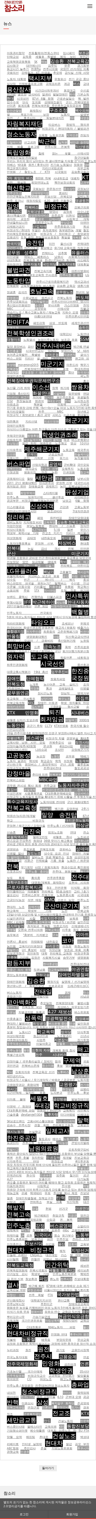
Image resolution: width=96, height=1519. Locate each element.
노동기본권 (71, 1139)
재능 (44, 62)
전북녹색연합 (40, 106)
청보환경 (31, 1279)
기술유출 (13, 1114)
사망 (43, 950)
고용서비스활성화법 (40, 1121)
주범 (27, 590)
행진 (86, 1379)
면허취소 (36, 1202)
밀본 (70, 530)
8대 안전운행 (57, 888)
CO (29, 1379)
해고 (83, 1049)
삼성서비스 (81, 793)
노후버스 (63, 1072)
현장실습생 (23, 401)
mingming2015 (28, 365)
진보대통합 (81, 1279)
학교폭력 (46, 1031)
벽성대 (84, 1437)
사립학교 (43, 1186)
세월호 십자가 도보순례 (22, 720)
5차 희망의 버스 (20, 178)
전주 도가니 (15, 201)
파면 (50, 1239)
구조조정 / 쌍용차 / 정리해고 (43, 372)
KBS (61, 1427)
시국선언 (52, 663)
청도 (53, 1089)
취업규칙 (58, 1215)
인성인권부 (14, 793)
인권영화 (69, 472)
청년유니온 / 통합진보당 (25, 986)
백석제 (33, 761)
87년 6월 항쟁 (43, 98)
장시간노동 (45, 693)
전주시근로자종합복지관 (52, 282)
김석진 (22, 292)
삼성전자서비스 (38, 215)
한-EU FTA (27, 1397)
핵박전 (84, 1274)
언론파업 (48, 1407)
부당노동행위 (35, 526)
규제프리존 (53, 84)
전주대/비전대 (79, 964)
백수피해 (82, 110)
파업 (43, 1278)
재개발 (67, 1158)
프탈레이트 (14, 142)
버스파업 (19, 463)
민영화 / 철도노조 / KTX (28, 172)
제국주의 (83, 450)
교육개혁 (13, 1320)
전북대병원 (35, 211)
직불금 (84, 309)
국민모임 (83, 465)
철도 (86, 230)
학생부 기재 (40, 1274)
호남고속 (41, 291)
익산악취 (73, 1202)
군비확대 (70, 465)
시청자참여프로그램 (64, 606)
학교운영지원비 (17, 168)
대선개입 (51, 1255)
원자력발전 (15, 926)
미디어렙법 (67, 1114)
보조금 (84, 52)
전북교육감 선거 (43, 1072)
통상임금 (13, 443)
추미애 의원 (40, 774)
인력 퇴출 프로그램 (23, 147)
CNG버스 (36, 1255)
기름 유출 (57, 861)
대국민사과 (81, 483)
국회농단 (39, 189)
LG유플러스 (22, 571)
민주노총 (19, 1225)
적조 (10, 1414)
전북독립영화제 (17, 1270)
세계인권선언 (80, 323)
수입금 (51, 1220)
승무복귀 (13, 935)
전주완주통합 (56, 878)
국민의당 (49, 264)
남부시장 (83, 479)
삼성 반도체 (58, 323)
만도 (47, 1420)
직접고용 (83, 248)
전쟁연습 (37, 597)
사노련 (60, 602)
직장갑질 (55, 950)
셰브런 (84, 1266)
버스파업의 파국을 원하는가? (28, 583)
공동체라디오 (16, 479)
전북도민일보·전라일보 (22, 158)
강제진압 (34, 907)
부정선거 (67, 351)
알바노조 (38, 857)
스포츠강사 (14, 871)
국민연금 (13, 1066)
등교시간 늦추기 (18, 69)
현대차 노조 (16, 907)
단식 (25, 102)
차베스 (11, 165)
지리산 (29, 358)
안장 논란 (49, 472)
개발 (78, 230)
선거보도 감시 (17, 1274)
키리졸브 (40, 587)
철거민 (74, 1175)
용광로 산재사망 (48, 219)
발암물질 (83, 1376)
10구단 (84, 443)
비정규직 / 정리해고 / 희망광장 (64, 234)
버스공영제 (61, 1226)
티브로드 (83, 193)
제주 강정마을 (46, 1397)
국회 (86, 1061)
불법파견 (19, 270)
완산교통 (64, 1300)
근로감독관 (55, 454)
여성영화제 (14, 538)
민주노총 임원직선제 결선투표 (35, 497)
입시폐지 (69, 53)
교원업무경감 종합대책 (23, 1085)
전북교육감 (52, 930)
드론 (37, 647)
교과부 (84, 182)
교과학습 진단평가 (61, 1376)
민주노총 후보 (78, 1093)
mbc (66, 1230)
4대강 (42, 1105)
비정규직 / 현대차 (18, 230)
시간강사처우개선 (47, 90)
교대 (86, 84)
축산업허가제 (67, 641)
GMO (49, 899)
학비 (63, 561)
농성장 (40, 756)
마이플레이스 (16, 891)
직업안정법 (14, 526)
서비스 (56, 415)
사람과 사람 (16, 1202)
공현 (29, 1235)
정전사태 (82, 742)
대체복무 (13, 1230)
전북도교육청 (20, 1265)
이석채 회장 (80, 888)
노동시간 (25, 1032)
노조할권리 (64, 1036)
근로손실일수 (66, 98)
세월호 (39, 1098)
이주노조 (65, 1430)
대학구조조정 (17, 882)
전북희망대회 (65, 1003)
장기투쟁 (83, 1040)
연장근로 (33, 1407)
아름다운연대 (43, 316)
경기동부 (83, 65)
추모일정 (46, 1003)
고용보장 (83, 1125)
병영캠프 (13, 298)
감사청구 (13, 65)
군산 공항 (67, 764)
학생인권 (61, 1370)
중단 (71, 372)
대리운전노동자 (77, 820)
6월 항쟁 (82, 501)
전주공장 (57, 215)
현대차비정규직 (27, 1333)
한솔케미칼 (81, 454)
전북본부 (55, 774)
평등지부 (19, 963)
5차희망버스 (15, 688)
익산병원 (82, 146)
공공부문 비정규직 (20, 501)
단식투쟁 (83, 1032)
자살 (86, 1295)
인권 (72, 1023)
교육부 (84, 1244)
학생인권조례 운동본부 (38, 628)
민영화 (51, 1363)
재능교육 (13, 1193)
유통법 (69, 587)
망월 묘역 (14, 1437)
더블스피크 (54, 597)
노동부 (82, 1235)
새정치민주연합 (52, 918)
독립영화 (19, 152)
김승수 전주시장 (19, 1125)
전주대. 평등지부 (64, 871)
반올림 (13, 636)
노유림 (84, 641)
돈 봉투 (66, 1220)
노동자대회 (67, 264)
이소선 (41, 387)
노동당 (55, 756)
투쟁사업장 (14, 602)
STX (36, 590)
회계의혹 (24, 106)
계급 (67, 84)
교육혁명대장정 (31, 286)
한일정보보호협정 (47, 237)
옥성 (86, 226)
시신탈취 (13, 1259)
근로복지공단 (32, 1414)
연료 (86, 1357)
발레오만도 (40, 837)
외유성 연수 (52, 1312)
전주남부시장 (16, 1304)
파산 (31, 347)
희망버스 (19, 646)
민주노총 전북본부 (38, 922)
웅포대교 (70, 90)
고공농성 (19, 755)
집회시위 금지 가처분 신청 (30, 458)
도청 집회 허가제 (75, 590)
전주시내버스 (53, 345)
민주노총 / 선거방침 (60, 826)
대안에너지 (33, 65)
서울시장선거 (53, 1290)
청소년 (84, 606)
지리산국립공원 (52, 168)
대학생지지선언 (41, 1300)
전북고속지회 (43, 271)
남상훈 (80, 1071)
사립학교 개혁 (77, 219)
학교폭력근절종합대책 (21, 1168)
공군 (86, 1175)
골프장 (22, 94)
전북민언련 (14, 469)
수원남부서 (30, 298)
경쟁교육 (13, 1452)
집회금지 (13, 237)
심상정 (11, 84)
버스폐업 (35, 738)
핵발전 (16, 1207)
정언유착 (33, 953)
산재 (13, 1326)
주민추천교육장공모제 (66, 106)
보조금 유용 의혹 (76, 950)
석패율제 (33, 891)
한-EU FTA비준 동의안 (60, 260)
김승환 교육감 (66, 286)
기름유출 (55, 587)
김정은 (35, 957)
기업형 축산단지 (18, 393)
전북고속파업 (16, 1407)
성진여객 (70, 1364)
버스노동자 (14, 992)
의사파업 (50, 590)
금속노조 (52, 646)
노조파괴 (83, 837)
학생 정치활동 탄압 (75, 703)
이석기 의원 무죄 (18, 1312)
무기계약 (27, 867)
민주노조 (83, 900)
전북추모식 (56, 742)
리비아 (49, 1007)
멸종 (10, 1198)
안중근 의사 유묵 (19, 970)
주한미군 (46, 1304)
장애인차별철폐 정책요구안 (34, 1198)
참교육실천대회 (58, 970)
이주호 (66, 930)
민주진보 (62, 1239)
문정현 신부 (64, 483)
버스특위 (49, 286)
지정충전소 (14, 1244)
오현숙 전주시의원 (30, 930)
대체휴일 (83, 264)
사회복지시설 (51, 957)
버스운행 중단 (57, 1023)
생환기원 (83, 286)
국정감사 (63, 1407)
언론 (84, 1364)
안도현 (84, 312)
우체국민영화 (16, 436)
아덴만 (84, 222)
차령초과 (13, 404)
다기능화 (83, 1179)
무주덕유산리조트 (19, 1044)
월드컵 (84, 871)
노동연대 (83, 334)
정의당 (66, 1032)
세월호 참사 (62, 837)
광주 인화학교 (63, 201)
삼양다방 (47, 699)
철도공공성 (81, 768)
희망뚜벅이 (27, 493)
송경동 (39, 305)
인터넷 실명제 (32, 1444)
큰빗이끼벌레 (80, 1143)
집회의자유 (22, 1072)
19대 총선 (41, 672)
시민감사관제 (16, 730)
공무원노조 (64, 292)
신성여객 (42, 506)
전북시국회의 (38, 1270)
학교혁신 (83, 587)
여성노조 (46, 1379)
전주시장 (66, 1279)
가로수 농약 (66, 900)
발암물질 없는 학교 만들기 (30, 566)
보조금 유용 (69, 340)
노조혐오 (61, 443)
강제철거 (27, 73)
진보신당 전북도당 (58, 196)
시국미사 (43, 1235)
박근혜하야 (43, 602)
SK (35, 62)
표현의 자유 (41, 1050)
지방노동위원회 (62, 1448)
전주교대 (50, 785)
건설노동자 (65, 1421)
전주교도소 (14, 193)
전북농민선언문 (48, 501)
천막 (86, 305)
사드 (86, 106)
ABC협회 (13, 1448)
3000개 (84, 720)
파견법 (11, 94)
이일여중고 (43, 1044)
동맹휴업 (33, 436)
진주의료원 (81, 647)
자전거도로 (31, 248)
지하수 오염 (70, 312)
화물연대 (41, 393)
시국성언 (23, 98)
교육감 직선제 (71, 1312)
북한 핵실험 (16, 182)
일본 (86, 907)
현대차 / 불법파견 (19, 1023)
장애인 (13, 678)
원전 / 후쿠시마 (38, 165)
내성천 (11, 1393)
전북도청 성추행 (30, 328)
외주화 (60, 1175)
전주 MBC (51, 411)
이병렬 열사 (15, 853)
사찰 (32, 918)
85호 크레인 (65, 478)
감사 (44, 549)
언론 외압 (41, 606)
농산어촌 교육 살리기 (61, 684)
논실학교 (35, 1132)
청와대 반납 (40, 1230)
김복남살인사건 (78, 486)
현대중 (84, 543)
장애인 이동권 (48, 703)
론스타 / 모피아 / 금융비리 (30, 641)
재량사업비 (70, 1320)
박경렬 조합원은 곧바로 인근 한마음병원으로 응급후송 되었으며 (49, 558)
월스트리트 (81, 1290)
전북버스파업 (16, 780)
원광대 (82, 1300)
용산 (61, 1244)
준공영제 (83, 1403)
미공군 (72, 1215)
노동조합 (83, 469)
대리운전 (52, 946)
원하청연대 (14, 264)
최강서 (12, 789)
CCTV (48, 726)
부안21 (84, 57)
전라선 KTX (80, 1239)
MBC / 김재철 (16, 922)
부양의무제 (63, 1340)
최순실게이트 (32, 440)
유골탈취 (83, 397)
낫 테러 (83, 351)
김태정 (31, 538)
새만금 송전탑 (79, 142)
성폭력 (34, 1018)
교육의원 (51, 1427)
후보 (60, 1066)
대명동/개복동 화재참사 (48, 882)
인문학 (84, 1421)
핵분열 (38, 404)
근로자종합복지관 (24, 887)
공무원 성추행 (22, 252)
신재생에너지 (80, 926)
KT (85, 177)
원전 (43, 1349)
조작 (86, 684)
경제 (68, 992)
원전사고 (47, 298)
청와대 (37, 841)
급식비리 (34, 94)
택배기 (84, 756)
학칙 (58, 761)
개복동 (76, 237)
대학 (44, 953)
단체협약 (35, 678)
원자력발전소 (39, 301)
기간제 (24, 957)
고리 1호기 (81, 891)
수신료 (84, 90)
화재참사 (36, 111)
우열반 (36, 230)
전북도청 (16, 684)
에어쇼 (56, 1139)
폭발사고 (13, 1149)
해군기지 (77, 420)
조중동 (12, 957)
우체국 (84, 623)
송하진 (84, 327)
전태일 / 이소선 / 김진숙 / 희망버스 (30, 651)
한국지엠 (14, 243)
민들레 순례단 (17, 1255)
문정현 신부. (44, 543)
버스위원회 (81, 1012)
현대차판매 (81, 369)
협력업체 (83, 1393)
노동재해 (82, 760)
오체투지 (68, 469)
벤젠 (10, 1158)
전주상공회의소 (17, 301)
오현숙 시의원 (79, 882)
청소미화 (48, 1066)
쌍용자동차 (32, 264)
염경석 (39, 401)
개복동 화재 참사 (63, 1050)
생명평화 (83, 957)
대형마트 (14, 339)
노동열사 (29, 340)
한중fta (36, 69)
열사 (13, 1285)
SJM (86, 165)
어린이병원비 (80, 271)
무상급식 (67, 222)
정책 (55, 388)
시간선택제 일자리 (20, 1093)
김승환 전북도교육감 (73, 522)
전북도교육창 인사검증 (41, 275)
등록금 (40, 1012)
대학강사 (66, 334)
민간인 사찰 (14, 248)
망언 (25, 562)
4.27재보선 (39, 530)
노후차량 (51, 1114)
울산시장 (66, 244)
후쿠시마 (83, 1448)
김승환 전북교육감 (69, 61)
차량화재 (37, 942)
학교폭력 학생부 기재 (29, 911)
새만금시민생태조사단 (21, 511)
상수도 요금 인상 (56, 853)
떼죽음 (45, 1340)
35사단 (84, 1371)
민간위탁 (57, 1264)
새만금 (44, 477)
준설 (44, 1448)
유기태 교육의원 (65, 248)
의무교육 (83, 168)
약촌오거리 (60, 926)
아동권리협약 (16, 53)
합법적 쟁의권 (77, 125)
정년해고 (83, 411)
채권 (66, 440)
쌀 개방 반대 (79, 1255)
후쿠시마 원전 (79, 1334)
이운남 (11, 1012)
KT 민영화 (43, 73)
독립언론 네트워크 (74, 658)
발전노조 (13, 1007)
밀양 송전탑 (59, 815)
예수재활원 (37, 1430)
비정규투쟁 (81, 953)
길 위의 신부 (15, 1279)
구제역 (72, 1060)
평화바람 (37, 1312)
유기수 (64, 458)
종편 (85, 1311)
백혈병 (80, 612)
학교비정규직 (71, 1105)
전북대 (13, 548)
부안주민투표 (65, 397)
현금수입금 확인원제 (75, 867)
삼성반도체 (81, 857)
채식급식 (31, 469)
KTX (85, 1413)
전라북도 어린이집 (75, 566)
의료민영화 (51, 421)
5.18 (57, 530)
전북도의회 (47, 849)
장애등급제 (36, 486)
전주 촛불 (22, 1158)
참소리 (10, 1493)
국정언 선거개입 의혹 (74, 69)
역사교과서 (81, 282)
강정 (40, 1226)
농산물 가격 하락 (18, 388)
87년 (86, 816)
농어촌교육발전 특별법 (23, 355)
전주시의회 (50, 69)
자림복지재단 (24, 123)
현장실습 (68, 1089)
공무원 (70, 756)
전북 (13, 866)
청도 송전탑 (81, 930)
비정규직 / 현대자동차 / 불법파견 (65, 128)
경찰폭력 (30, 790)
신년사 (84, 1036)
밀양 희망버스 (16, 347)
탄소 (86, 992)
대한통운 (13, 421)
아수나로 (83, 212)
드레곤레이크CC (78, 986)
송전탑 (35, 242)
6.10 (60, 1397)
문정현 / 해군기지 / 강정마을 (26, 826)
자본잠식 (61, 1039)
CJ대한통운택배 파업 (21, 1110)
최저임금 (52, 719)
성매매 (82, 849)
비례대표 (83, 1114)
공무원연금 (18, 693)
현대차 (54, 1443)
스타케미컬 (50, 493)
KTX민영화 (61, 726)
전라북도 (47, 891)
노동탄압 (19, 280)
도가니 (75, 1407)
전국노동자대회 (17, 1357)
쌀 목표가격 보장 (28, 114)
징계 (24, 1286)
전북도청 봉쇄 (33, 260)
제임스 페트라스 (36, 257)
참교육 (84, 472)
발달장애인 (60, 94)
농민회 (11, 946)
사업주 (41, 1040)
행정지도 (53, 982)
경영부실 (72, 738)
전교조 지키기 (52, 533)
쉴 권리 (42, 358)
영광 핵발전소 (55, 857)
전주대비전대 (52, 768)
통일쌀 (65, 237)
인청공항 (13, 472)
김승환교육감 (80, 172)
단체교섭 (13, 57)
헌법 (48, 1208)
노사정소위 (81, 401)
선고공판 (30, 142)
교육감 (84, 1320)
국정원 (80, 678)
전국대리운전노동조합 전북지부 (65, 790)
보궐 (10, 1032)
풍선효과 (83, 665)
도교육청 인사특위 (21, 699)
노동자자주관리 (73, 785)
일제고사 (57, 1131)
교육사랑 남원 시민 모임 (26, 742)
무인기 (84, 530)
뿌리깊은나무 (16, 1317)
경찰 (35, 1208)
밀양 (13, 206)
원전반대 (56, 518)
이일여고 (71, 720)
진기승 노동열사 (61, 165)
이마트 (82, 934)
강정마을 (19, 773)
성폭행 (43, 135)
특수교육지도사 (22, 801)
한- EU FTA (81, 1430)
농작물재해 (81, 458)
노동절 (28, 1339)
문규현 (47, 746)
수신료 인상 (80, 583)
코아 (68, 940)
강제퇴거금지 (16, 226)
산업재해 (40, 226)
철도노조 (34, 853)
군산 (58, 651)
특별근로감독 (16, 1055)
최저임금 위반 (16, 486)
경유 (86, 1407)
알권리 (46, 94)
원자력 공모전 (18, 219)
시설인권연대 (16, 918)
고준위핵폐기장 (67, 631)
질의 (10, 493)
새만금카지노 (16, 1076)
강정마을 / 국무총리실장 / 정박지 (30, 1061)
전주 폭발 (36, 1295)
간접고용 (43, 974)
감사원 (49, 397)
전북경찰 (13, 369)
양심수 (52, 351)
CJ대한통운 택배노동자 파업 (51, 1327)
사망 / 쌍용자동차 (47, 867)
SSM (84, 339)
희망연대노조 (40, 182)
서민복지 (83, 1110)
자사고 (12, 1089)
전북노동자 (64, 298)
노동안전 (16, 725)
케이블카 (68, 537)
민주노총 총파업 (37, 871)
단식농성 (62, 1143)
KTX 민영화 (22, 713)
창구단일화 (81, 158)
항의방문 (13, 1379)
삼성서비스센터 (17, 750)
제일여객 (83, 215)
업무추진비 (59, 671)
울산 (86, 1327)
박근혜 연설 (81, 347)
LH (22, 1235)
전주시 (43, 1356)
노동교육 (69, 450)
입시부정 (37, 707)
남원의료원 (43, 1148)
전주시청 (28, 1143)
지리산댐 (31, 421)
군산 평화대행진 (78, 802)
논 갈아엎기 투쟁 (18, 857)
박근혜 (47, 141)
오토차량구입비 (78, 1149)
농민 (63, 486)
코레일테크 (66, 688)
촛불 (62, 270)
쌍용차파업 (57, 679)
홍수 (86, 381)
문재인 (32, 454)
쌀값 (69, 1444)
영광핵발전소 (59, 1018)
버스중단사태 (16, 1427)
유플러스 (80, 252)
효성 (86, 580)
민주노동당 (14, 1050)
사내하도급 (60, 178)
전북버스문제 (30, 1066)
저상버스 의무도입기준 (73, 1007)
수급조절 (69, 415)
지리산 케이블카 (77, 533)
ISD (72, 118)
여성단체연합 (16, 1036)
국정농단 (83, 189)
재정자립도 (33, 201)
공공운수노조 (44, 222)
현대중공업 (50, 964)
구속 (55, 935)
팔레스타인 (34, 1427)
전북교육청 (21, 807)
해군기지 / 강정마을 (76, 774)
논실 (30, 549)
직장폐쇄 (82, 1018)
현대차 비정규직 (30, 1250)
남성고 (67, 501)
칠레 (41, 153)
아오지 (11, 275)
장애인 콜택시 (52, 440)
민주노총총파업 (17, 1239)
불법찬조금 (14, 861)
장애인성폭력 (16, 425)
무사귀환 (54, 305)
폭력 (68, 647)
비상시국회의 (16, 530)
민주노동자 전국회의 (29, 613)
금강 (66, 576)
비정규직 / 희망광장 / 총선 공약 (28, 415)
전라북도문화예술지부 (21, 234)
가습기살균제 (41, 1317)
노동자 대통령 (16, 79)
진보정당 (13, 562)
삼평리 (84, 1089)
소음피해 (13, 590)
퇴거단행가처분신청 (76, 651)
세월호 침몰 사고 (62, 1270)
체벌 (86, 1186)
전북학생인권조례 (30, 333)
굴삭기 (84, 355)
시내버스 (80, 713)
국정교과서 (34, 1290)
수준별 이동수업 (18, 587)
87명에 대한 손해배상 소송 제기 (67, 1286)
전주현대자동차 (17, 1040)
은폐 (24, 1193)
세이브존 (83, 1270)
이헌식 (70, 215)
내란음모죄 (48, 538)
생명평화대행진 (36, 637)
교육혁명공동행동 (19, 62)
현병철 (11, 930)
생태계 (52, 562)
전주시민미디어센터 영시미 (70, 301)
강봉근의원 (81, 207)
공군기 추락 (35, 726)
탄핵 (60, 1198)
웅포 (66, 369)
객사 (57, 549)
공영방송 (13, 849)
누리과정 (13, 1350)
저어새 (37, 397)
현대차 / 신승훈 (62, 526)
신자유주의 (14, 450)
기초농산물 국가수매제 (24, 1371)
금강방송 (60, 1099)
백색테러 (36, 1193)
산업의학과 (39, 465)
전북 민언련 (78, 549)
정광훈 (11, 292)
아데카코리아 (16, 707)
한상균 (82, 825)
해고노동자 (67, 1379)
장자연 (84, 526)
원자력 (16, 656)
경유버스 (65, 849)
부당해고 (45, 809)
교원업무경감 (80, 1230)
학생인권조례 (60, 434)
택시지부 (40, 78)
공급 (86, 1397)
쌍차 (84, 537)
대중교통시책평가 (19, 672)
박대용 (21, 165)
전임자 (84, 135)
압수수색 (13, 102)
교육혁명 (49, 522)
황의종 (35, 878)
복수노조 (64, 699)
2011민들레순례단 (19, 606)
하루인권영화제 (17, 665)
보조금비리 (54, 511)
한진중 (80, 671)
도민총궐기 (14, 351)
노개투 (34, 684)
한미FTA (18, 322)
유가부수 (68, 1235)
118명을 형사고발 (64, 707)
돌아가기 (48, 1468)
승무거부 (69, 957)
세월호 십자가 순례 (72, 1044)
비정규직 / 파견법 (64, 922)
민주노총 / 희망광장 (20, 1385)
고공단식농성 (16, 900)
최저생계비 (50, 230)
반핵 (13, 1402)
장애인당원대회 (78, 518)
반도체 (82, 297)
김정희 (67, 212)
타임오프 (43, 622)
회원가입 (72, 1514)
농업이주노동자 (48, 340)
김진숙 (32, 831)
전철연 (35, 1259)
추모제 (57, 73)
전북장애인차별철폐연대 (40, 369)
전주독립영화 (16, 1376)
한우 (68, 401)
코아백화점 (21, 1002)
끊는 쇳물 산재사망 (70, 153)
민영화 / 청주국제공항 (24, 1220)
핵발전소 (13, 950)
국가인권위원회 (32, 1320)
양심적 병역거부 (75, 693)
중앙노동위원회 (17, 975)
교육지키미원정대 (31, 946)
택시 (10, 1072)
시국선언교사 (35, 351)
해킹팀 (30, 1437)
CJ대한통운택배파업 (58, 793)
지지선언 (64, 996)
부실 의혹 (54, 1202)
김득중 (27, 57)
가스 (64, 1255)
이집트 (82, 698)
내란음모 (52, 942)
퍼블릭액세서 (16, 576)
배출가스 (83, 628)
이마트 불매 (16, 1099)
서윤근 (28, 861)
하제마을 (13, 1235)
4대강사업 (66, 746)
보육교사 (37, 1239)
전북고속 (19, 1214)
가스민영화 (71, 305)
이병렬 (84, 688)
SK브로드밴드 (16, 1121)
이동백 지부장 (73, 404)
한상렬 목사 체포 (65, 1193)
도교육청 (42, 656)
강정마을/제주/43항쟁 (21, 746)
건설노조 (64, 1436)
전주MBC (14, 211)
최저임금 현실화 (38, 926)
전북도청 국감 (32, 1007)
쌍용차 (80, 387)
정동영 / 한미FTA (49, 1110)
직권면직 (70, 355)
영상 (73, 443)
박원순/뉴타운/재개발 (21, 816)
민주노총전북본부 (64, 1274)
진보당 (84, 1193)
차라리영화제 (16, 623)
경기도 (60, 1350)
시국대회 (83, 895)
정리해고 (19, 517)
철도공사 (44, 1139)
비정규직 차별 (55, 738)
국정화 (34, 688)
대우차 (52, 1430)
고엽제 (84, 746)
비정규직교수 (37, 1376)
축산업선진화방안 (19, 305)
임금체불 (38, 562)
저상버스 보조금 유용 (43, 576)
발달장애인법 (80, 1099)
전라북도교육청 (63, 1125)
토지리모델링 (16, 411)
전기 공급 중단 (79, 79)
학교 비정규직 (25, 820)
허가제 (64, 388)
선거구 (63, 1208)
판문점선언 (54, 189)
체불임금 (83, 1168)
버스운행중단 (80, 440)
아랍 (56, 637)
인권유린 (46, 1175)
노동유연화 (56, 135)
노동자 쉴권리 (16, 761)
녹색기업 (83, 1055)
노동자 (84, 1139)
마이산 (67, 1393)
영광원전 (82, 200)
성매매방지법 (40, 193)
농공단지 (13, 1143)
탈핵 (83, 1120)
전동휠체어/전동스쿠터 (44, 53)
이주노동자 (81, 1132)
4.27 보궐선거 (28, 1179)
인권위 (24, 1452)
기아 (25, 1259)
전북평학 (13, 286)
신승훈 (11, 832)
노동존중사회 (65, 895)
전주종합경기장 (64, 226)
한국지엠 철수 (79, 726)
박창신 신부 (16, 1295)
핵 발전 (83, 98)
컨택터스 (48, 253)
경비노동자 (14, 522)
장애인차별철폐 (73, 974)
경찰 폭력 (41, 1125)
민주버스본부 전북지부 (38, 895)
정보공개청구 (16, 953)
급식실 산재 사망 (77, 73)
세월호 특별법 (45, 57)
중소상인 (69, 189)
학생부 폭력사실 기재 (23, 533)
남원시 (58, 257)
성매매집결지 (53, 102)
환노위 (54, 1279)
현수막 (30, 1175)
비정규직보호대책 (19, 768)
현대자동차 (78, 602)
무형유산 (60, 79)
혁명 (86, 1198)
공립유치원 (14, 440)
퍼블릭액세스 (17, 836)
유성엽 (11, 365)
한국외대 (83, 372)
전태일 (43, 991)
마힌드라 (72, 365)
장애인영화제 (16, 982)
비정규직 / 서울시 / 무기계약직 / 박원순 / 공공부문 (41, 1080)
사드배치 (83, 260)
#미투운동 (82, 1161)
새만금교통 (21, 1420)
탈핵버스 (60, 583)
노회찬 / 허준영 (78, 861)
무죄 (47, 1193)
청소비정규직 (39, 1391)
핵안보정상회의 (64, 182)
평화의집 (30, 472)
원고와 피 (82, 358)
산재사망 (63, 309)
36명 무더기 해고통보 (58, 841)
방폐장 (25, 128)
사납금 (84, 996)
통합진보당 (78, 1426)
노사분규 (56, 1093)
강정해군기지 (80, 750)
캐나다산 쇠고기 (18, 397)
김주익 (52, 65)
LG (87, 275)
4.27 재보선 (60, 1012)
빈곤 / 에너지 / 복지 (49, 580)
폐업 (40, 518)
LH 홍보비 (29, 950)
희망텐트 (74, 1198)
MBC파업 (48, 780)
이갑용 (50, 1244)
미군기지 (52, 364)
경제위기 (52, 486)
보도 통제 (16, 878)
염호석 (72, 1244)
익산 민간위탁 (65, 1121)
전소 (86, 832)
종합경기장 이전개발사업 (27, 996)
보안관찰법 (14, 111)
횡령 (27, 1050)
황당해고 (46, 248)
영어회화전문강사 (77, 1066)
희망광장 (40, 1023)
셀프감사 (13, 895)
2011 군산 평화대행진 (22, 483)
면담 (86, 393)
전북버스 (32, 207)
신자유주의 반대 (23, 1161)
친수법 (66, 1186)
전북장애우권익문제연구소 (33, 380)
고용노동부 (81, 507)
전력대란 (83, 244)
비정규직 (56, 206)
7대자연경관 (81, 511)
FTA (50, 1295)
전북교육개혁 (16, 703)
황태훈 (84, 738)
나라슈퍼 (41, 750)
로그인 (24, 1514)
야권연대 (82, 1208)
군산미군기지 (62, 906)
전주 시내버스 (50, 1054)
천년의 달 (82, 292)
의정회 (68, 761)
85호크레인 (63, 891)
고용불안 (65, 572)
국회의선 (13, 73)
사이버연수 (81, 497)
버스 (76, 83)
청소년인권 (40, 1036)
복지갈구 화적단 (62, 1403)
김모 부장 (82, 1444)
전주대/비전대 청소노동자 (52, 1385)
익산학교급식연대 (77, 637)
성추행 (62, 253)
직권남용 (39, 970)
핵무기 (84, 365)
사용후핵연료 (33, 793)
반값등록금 (81, 1076)
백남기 (49, 571)
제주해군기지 (42, 449)
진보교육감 (81, 1158)
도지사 (68, 1290)
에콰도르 (46, 443)
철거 (73, 1259)
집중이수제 (45, 1143)
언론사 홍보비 (17, 942)
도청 (69, 857)
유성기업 (77, 492)
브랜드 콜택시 (17, 597)
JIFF (27, 602)
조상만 (59, 750)
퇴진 (55, 712)
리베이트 (13, 1444)
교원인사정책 (80, 1350)
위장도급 (57, 1161)
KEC (31, 702)
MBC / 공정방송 (26, 309)
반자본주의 (46, 483)
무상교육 (83, 1340)
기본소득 (83, 94)
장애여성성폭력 (78, 1304)
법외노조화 (55, 832)
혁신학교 (19, 188)
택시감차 (83, 572)
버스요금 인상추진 (19, 841)
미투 (86, 918)
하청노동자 (81, 946)
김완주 (55, 1230)
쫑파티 (63, 193)
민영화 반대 (59, 1334)
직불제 (11, 1340)
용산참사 (19, 89)
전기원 (84, 1085)
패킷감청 (39, 323)
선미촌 (11, 106)
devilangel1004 (31, 1114)
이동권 (67, 935)
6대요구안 (54, 401)
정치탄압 (38, 1158)
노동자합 (83, 1080)
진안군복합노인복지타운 (23, 196)
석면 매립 (34, 900)
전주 (84, 435)
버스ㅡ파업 (14, 358)
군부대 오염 (73, 1397)
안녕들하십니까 (17, 222)
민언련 (11, 454)
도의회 (36, 102)
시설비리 (59, 393)
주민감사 (30, 1448)
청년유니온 (81, 841)
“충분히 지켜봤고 (35, 935)
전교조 (61, 1413)
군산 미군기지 (48, 553)
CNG (36, 128)
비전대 (84, 631)
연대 (73, 832)
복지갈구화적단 (61, 358)
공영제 (55, 464)
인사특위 (77, 596)
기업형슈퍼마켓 (17, 1430)
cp (69, 742)
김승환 (36, 980)
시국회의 (61, 172)
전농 (21, 275)
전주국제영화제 (22, 1364)
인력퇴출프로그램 (31, 84)
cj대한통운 (14, 260)
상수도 (11, 580)
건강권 (64, 507)
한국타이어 (14, 628)
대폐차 (75, 178)
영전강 (84, 1215)
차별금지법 (25, 1012)
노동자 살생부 (75, 114)
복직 (63, 57)
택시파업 (61, 1259)
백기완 (59, 809)
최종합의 (49, 631)
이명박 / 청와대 (19, 1106)
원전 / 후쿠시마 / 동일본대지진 (35, 118)
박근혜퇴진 (41, 1215)
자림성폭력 (52, 1320)
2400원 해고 (80, 562)
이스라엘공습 (16, 507)
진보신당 (34, 1244)
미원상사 (27, 1403)
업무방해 (74, 393)
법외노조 (49, 1084)
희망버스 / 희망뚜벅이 (41, 764)
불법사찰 (83, 1003)
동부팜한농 (66, 230)
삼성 (42, 1402)
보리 (73, 57)
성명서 (47, 1259)
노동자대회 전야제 (52, 802)
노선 (64, 911)
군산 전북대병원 (77, 102)
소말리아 (83, 1226)
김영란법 (72, 809)
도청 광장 (27, 237)
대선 (86, 1202)
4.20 (47, 201)
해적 (62, 1251)
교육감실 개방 (16, 1290)
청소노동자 (21, 134)
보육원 (73, 918)
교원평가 (68, 1084)
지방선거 (80, 1250)
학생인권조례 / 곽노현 (48, 376)
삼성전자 (83, 942)
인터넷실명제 (80, 780)
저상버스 (67, 543)
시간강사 (83, 1220)
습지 (86, 237)
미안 (52, 244)
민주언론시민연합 (77, 316)
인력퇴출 (42, 861)
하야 (72, 94)
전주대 (80, 877)
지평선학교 (15, 738)
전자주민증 (33, 631)
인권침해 (53, 1157)
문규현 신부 (49, 469)
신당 (10, 401)
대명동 (84, 118)
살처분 (63, 142)
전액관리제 (14, 1175)
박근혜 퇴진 (36, 1286)
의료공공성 (55, 986)
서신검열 (13, 257)
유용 (43, 1093)
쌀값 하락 (29, 443)
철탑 (30, 479)
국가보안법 (68, 1294)
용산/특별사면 (16, 215)
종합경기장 (15, 631)
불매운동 (52, 354)
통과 (49, 688)
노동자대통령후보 (19, 543)
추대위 (43, 1437)
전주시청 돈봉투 (57, 147)
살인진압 (83, 922)
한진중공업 (21, 1138)
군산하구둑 (14, 764)
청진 (28, 1350)
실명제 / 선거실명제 (75, 982)
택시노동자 (15, 1131)
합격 (58, 1061)
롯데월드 (83, 415)
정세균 (84, 1259)
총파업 (80, 1384)
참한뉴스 (14, 316)
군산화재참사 (16, 1300)
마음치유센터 (16, 1186)
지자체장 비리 (32, 522)
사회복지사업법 (78, 257)
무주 (67, 65)
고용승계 (68, 1357)
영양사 (53, 212)
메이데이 (13, 1397)
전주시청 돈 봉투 (71, 275)
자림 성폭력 (80, 576)
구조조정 (58, 110)
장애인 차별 (80, 853)
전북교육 (83, 911)
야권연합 (80, 969)
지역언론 (72, 135)
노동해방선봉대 (33, 1089)
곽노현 (25, 1230)
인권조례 (13, 128)
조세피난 (68, 623)
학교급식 (46, 761)
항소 (57, 1235)
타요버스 (54, 125)
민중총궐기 (14, 1019)
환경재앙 (13, 372)
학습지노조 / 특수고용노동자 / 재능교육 (33, 312)
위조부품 (29, 849)
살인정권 (83, 1023)
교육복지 (69, 1110)
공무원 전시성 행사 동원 (24, 785)
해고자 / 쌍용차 (65, 628)
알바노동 (83, 196)
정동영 (78, 165)
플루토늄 (83, 764)
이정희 (67, 946)
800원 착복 (43, 178)
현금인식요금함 (73, 1316)
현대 (10, 98)
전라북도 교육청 (61, 953)
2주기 (85, 809)
